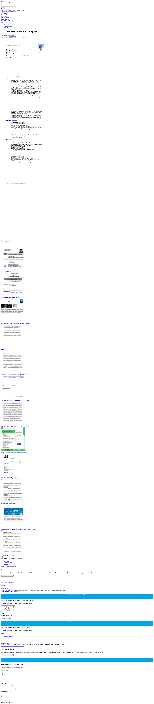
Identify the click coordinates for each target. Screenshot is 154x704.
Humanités (6, 24)
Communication (8, 26)
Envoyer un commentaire (7, 575)
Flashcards (11, 2)
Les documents (5, 2)
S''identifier (3, 8)
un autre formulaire (19, 667)
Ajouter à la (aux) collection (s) (9, 37)
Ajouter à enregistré (22, 37)
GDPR (2, 591)
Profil (2, 22)
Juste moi (5, 617)
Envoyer (8, 702)
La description (7, 608)
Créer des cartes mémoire (19, 10)
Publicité (6, 27)
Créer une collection (6, 618)
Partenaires (7, 588)
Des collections (10, 14)
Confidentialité (8, 591)
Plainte (2, 588)
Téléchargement (5, 35)
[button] (3, 241)
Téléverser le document (7, 10)
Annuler (3, 702)
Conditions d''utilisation (18, 591)
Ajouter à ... (12, 35)
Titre (2, 604)
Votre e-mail (4, 683)
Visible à (3, 613)
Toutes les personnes (8, 615)
